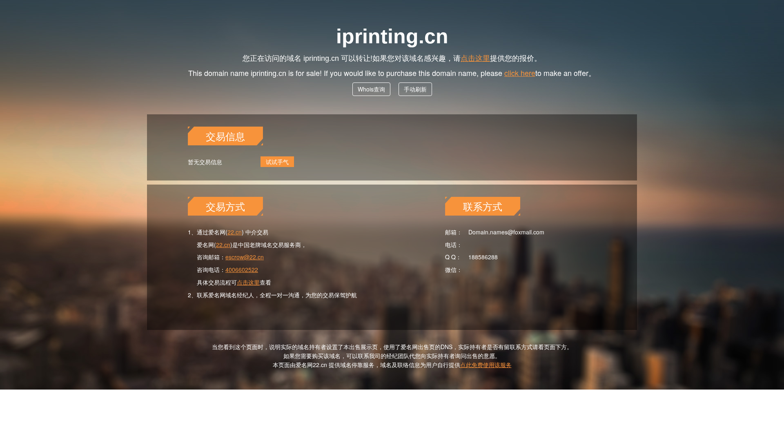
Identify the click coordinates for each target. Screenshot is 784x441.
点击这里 (475, 57)
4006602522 (241, 269)
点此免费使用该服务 (486, 365)
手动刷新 (415, 89)
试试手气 (277, 162)
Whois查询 (371, 89)
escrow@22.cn (244, 257)
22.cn (234, 232)
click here (519, 72)
